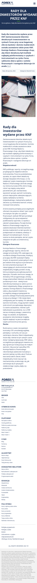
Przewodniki (4, 492)
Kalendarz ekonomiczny (8, 520)
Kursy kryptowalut (6, 513)
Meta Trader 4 (5, 435)
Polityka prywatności (8, 527)
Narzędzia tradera (6, 420)
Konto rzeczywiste (6, 411)
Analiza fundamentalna (7, 490)
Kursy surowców (5, 511)
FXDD (3, 402)
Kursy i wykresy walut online (9, 506)
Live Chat (4, 391)
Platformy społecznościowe (8, 425)
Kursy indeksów (5, 516)
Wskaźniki (4, 485)
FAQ (2, 414)
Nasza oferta (5, 469)
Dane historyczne (6, 460)
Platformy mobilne (6, 430)
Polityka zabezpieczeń (7, 474)
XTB (2, 397)
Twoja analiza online (7, 518)
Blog (2, 441)
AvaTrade (4, 400)
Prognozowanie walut (7, 476)
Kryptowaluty (5, 497)
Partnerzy (4, 444)
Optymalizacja (5, 458)
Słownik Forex (30, 71)
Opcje (3, 495)
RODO (3, 532)
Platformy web (5, 427)
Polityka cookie (6, 530)
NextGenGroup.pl (18, 539)
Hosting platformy (6, 423)
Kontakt (3, 449)
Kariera (3, 446)
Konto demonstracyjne (7, 409)
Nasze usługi (4, 455)
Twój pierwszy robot (6, 462)
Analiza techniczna (6, 488)
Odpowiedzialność (7, 537)
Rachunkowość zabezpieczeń (9, 471)
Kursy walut (4, 509)
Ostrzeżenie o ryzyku (8, 534)
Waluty (3, 499)
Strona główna (6, 23)
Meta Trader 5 (5, 432)
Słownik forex (5, 483)
